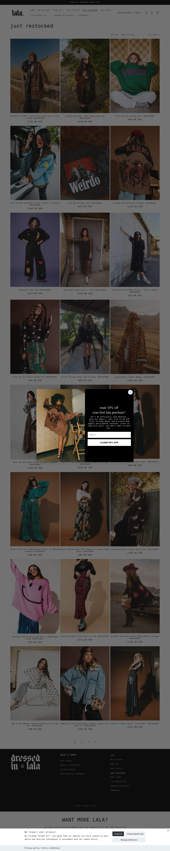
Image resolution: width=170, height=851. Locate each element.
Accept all (118, 834)
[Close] (168, 830)
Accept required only (135, 834)
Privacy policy (32, 848)
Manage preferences (129, 840)
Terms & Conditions (50, 848)
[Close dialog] (130, 392)
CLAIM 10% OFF (109, 442)
